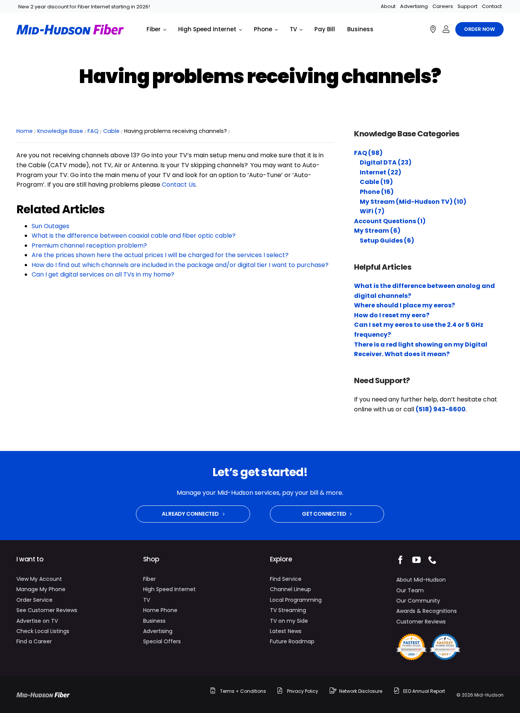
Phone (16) (377, 191)
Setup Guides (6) (387, 240)
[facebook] (400, 560)
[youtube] (416, 560)
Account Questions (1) (390, 221)
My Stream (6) (377, 230)
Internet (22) (380, 172)
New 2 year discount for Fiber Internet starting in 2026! (84, 6)
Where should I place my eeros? (404, 305)
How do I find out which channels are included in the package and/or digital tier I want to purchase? (180, 265)
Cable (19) (376, 181)
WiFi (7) (372, 211)
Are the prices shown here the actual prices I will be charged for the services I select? (160, 255)
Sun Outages (50, 226)
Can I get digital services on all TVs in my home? (103, 274)
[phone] (432, 560)
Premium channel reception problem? (89, 245)
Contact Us (179, 184)
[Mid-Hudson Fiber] (43, 695)
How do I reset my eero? (391, 315)
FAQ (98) (368, 153)
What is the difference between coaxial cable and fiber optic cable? (134, 235)
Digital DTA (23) (386, 162)
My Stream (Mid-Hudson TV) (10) (413, 201)
